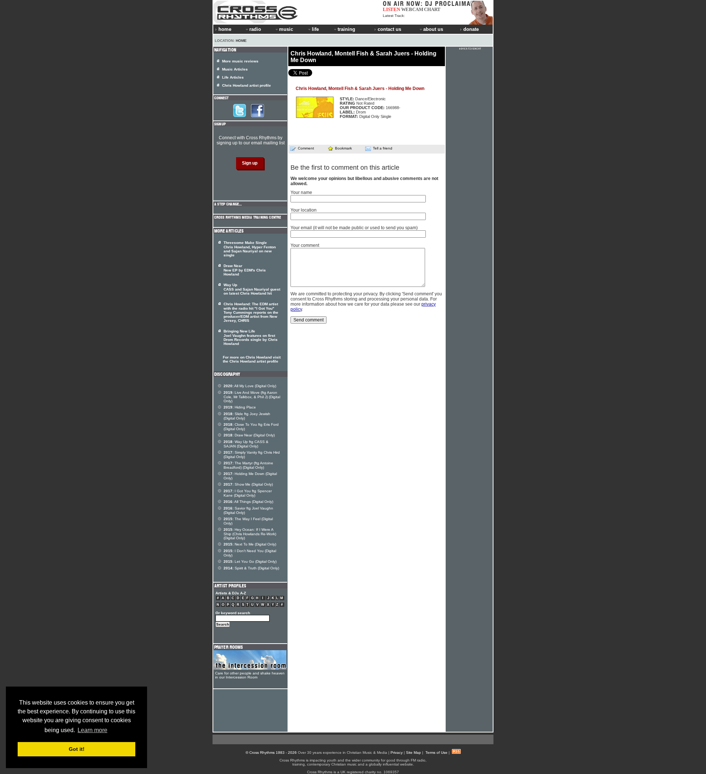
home (224, 29)
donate (471, 29)
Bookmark (343, 148)
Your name (301, 192)
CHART (432, 9)
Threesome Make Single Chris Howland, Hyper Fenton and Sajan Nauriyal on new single (250, 249)
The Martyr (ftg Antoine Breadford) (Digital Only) (248, 465)
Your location (303, 210)
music (286, 29)
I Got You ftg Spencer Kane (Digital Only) (248, 493)
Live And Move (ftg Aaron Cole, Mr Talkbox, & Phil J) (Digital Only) (252, 396)
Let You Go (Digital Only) (250, 561)
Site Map (413, 752)
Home (241, 41)
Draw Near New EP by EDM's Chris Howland (245, 270)
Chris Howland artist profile (246, 85)
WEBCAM (412, 9)
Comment (306, 148)
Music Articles (235, 69)
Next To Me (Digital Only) (250, 544)
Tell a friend (382, 148)
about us (433, 29)
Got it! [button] (77, 749)
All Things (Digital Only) (248, 502)
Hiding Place (240, 407)
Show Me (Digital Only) (248, 484)
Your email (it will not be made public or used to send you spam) (354, 227)
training (346, 29)
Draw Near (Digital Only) (249, 435)
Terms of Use (436, 752)
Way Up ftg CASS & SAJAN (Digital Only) (246, 444)
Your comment (304, 245)
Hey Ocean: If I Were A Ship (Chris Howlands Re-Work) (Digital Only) (250, 534)
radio (255, 29)
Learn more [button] (92, 730)
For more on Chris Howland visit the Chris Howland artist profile (252, 359)
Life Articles (233, 77)
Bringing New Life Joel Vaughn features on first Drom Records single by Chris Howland (251, 337)
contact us (389, 29)
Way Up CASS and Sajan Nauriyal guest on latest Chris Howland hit (252, 289)
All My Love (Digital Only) (250, 386)
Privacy (397, 752)
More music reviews (240, 61)
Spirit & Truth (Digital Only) (251, 568)
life (315, 29)
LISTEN (391, 9)
